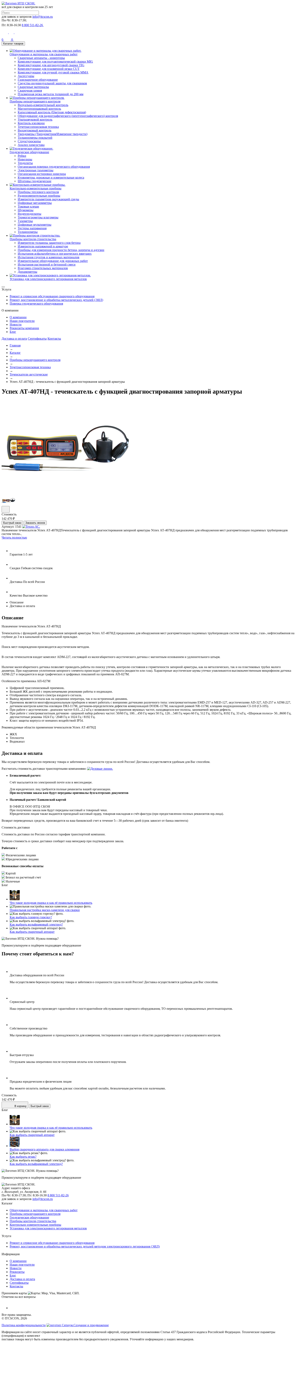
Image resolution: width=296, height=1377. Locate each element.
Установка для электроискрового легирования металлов (48, 1228)
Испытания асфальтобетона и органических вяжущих (55, 253)
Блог (13, 331)
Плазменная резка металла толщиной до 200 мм (50, 94)
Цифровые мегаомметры (35, 203)
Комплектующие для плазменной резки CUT (49, 68)
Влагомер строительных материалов (43, 268)
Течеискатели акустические (29, 374)
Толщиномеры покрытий (35, 137)
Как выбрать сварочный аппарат (32, 931)
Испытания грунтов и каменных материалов (48, 257)
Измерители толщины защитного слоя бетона (49, 242)
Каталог (15, 352)
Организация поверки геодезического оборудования (54, 166)
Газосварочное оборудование (38, 79)
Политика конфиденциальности (24, 1325)
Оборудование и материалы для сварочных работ (44, 1210)
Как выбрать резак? (23, 1156)
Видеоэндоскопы (29, 213)
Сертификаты (37, 338)
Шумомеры (25, 210)
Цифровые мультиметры (34, 224)
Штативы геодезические (34, 181)
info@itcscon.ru (42, 16)
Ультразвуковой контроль (35, 119)
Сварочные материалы (33, 87)
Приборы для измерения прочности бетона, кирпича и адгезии (61, 250)
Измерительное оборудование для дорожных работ (53, 261)
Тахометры (25, 221)
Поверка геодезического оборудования (36, 303)
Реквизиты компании (24, 328)
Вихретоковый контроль (34, 130)
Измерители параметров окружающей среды (48, 199)
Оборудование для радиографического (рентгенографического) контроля (68, 116)
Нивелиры (25, 159)
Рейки (22, 155)
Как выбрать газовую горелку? (31, 917)
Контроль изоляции (31, 123)
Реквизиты (17, 1272)
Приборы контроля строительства (33, 1221)
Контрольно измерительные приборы (35, 1224)
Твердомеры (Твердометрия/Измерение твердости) (52, 134)
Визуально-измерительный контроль (43, 105)
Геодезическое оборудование (29, 1217)
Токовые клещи (28, 206)
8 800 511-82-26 (58, 1195)
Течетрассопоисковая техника (38, 126)
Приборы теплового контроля (38, 192)
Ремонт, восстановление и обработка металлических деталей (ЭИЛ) (56, 300)
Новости (16, 324)
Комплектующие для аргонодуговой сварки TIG (51, 65)
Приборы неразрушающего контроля (35, 360)
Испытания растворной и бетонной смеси (47, 264)
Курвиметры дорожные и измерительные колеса (51, 177)
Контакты (54, 338)
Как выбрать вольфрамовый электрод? (36, 924)
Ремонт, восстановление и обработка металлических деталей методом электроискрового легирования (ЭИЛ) (85, 1246)
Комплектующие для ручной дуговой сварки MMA (53, 72)
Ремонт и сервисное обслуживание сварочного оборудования (52, 296)
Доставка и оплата (14, 338)
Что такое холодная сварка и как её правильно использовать (51, 902)
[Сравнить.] (6, 509)
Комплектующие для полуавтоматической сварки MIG (55, 61)
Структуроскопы (29, 141)
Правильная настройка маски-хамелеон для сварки (45, 910)
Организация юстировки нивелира (42, 174)
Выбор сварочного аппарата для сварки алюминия (44, 1149)
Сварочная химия (30, 90)
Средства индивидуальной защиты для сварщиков (52, 83)
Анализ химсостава (31, 145)
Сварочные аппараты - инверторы (41, 58)
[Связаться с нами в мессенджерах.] (32, 1373)
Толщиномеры (28, 232)
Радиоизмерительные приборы (39, 195)
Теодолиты (25, 163)
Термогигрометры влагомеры (38, 217)
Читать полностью (14, 537)
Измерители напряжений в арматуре (43, 246)
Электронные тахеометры (35, 170)
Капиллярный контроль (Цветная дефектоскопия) (52, 112)
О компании (18, 317)
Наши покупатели (22, 321)
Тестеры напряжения (32, 228)
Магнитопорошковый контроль (39, 108)
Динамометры (27, 271)
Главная (15, 345)
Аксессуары (26, 76)
